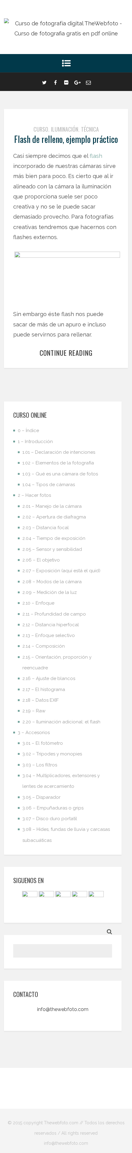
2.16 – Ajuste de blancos (48, 678)
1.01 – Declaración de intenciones (58, 452)
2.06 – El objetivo (41, 560)
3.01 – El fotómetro (42, 743)
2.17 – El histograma (43, 689)
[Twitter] (44, 82)
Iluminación (64, 129)
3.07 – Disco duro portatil (49, 818)
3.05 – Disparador (41, 797)
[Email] (88, 82)
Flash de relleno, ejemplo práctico (66, 139)
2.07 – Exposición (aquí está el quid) (61, 570)
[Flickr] (66, 82)
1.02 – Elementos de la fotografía (58, 463)
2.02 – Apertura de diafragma (54, 517)
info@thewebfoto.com (62, 1009)
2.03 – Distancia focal (45, 527)
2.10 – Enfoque (38, 603)
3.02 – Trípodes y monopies (52, 754)
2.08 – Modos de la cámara (52, 581)
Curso (40, 129)
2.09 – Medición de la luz (49, 592)
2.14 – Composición (43, 646)
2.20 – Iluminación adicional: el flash (61, 722)
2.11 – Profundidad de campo (54, 614)
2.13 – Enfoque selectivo (48, 635)
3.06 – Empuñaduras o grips (52, 808)
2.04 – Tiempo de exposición (53, 538)
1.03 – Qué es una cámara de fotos (60, 474)
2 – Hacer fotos (34, 495)
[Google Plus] (77, 82)
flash (96, 156)
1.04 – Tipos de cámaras (48, 484)
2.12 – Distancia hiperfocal (50, 624)
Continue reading (66, 353)
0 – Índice (28, 430)
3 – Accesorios (34, 732)
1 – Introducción (35, 441)
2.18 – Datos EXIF (40, 700)
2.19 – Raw (33, 711)
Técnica (90, 129)
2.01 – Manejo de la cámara (52, 506)
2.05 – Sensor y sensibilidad (52, 549)
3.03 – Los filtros (39, 765)
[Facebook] (55, 82)
